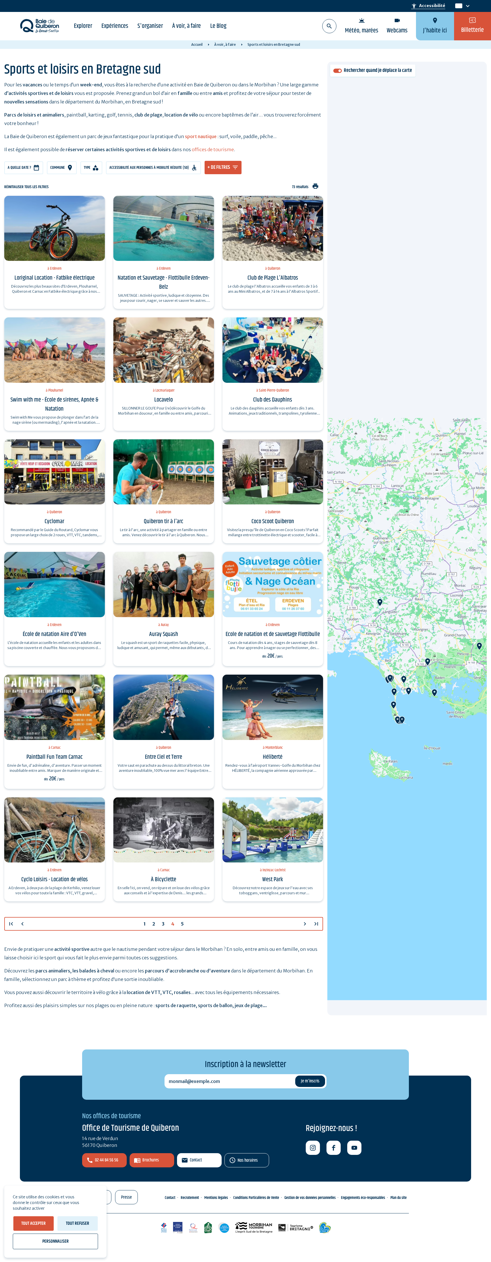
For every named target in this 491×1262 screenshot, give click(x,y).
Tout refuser (77, 1223)
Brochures (150, 1160)
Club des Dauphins (272, 399)
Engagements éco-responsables (363, 1198)
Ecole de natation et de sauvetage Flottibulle (273, 634)
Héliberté (272, 757)
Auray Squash (163, 634)
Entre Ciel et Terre (163, 757)
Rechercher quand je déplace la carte (378, 70)
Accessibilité (428, 6)
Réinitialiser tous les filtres (26, 187)
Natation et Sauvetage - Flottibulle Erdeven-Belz (163, 282)
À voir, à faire (186, 26)
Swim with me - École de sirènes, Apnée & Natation (54, 404)
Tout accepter (33, 1223)
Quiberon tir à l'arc (163, 521)
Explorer (83, 26)
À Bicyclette (163, 879)
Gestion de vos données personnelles (310, 1198)
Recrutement (190, 1198)
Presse (126, 1197)
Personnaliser (55, 1241)
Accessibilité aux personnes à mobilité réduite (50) (149, 168)
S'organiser (150, 26)
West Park (272, 879)
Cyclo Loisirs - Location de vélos (54, 879)
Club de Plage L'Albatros (272, 277)
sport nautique (201, 136)
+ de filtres (218, 167)
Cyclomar (54, 521)
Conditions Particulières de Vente (256, 1198)
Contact (196, 1160)
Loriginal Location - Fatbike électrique (54, 277)
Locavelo (163, 399)
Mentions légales (216, 1198)
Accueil (197, 44)
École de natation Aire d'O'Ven (54, 634)
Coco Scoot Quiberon (272, 521)
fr (457, 6)
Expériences (114, 26)
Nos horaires (248, 1160)
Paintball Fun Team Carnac (54, 757)
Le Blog (218, 26)
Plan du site (398, 1198)
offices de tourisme (213, 149)
